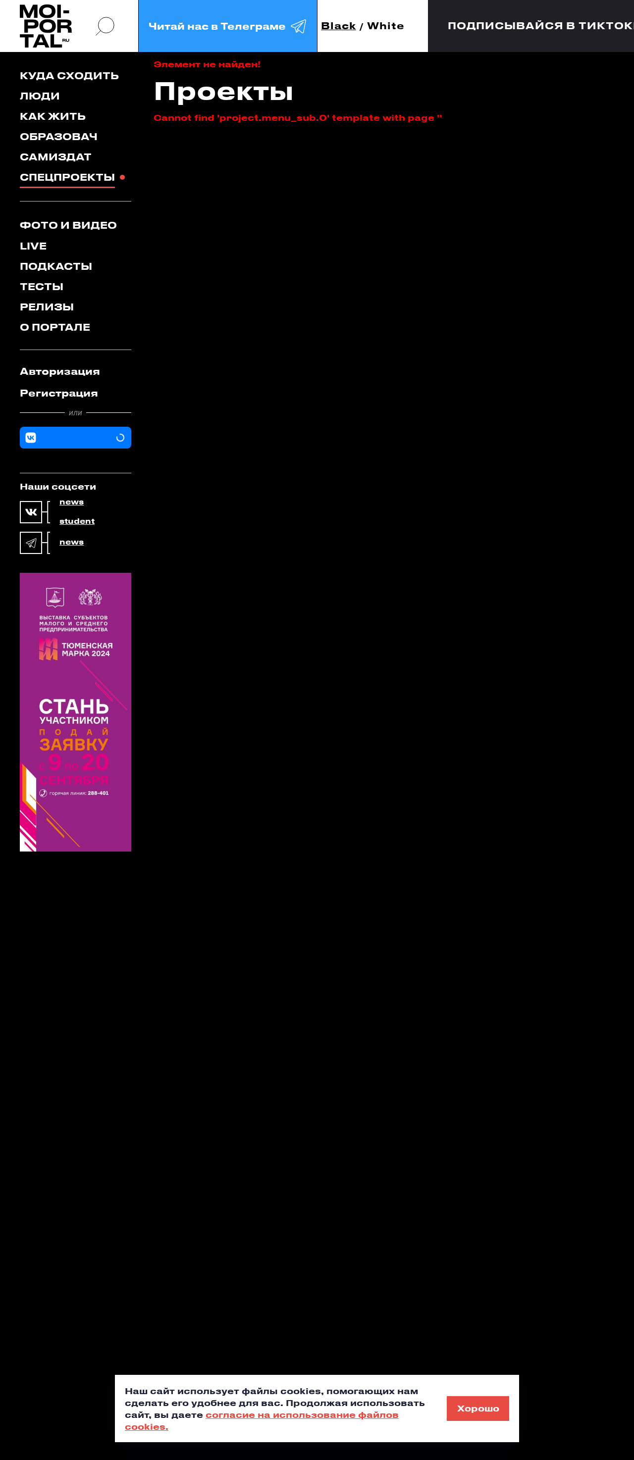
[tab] (75, 371)
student (77, 521)
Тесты (41, 286)
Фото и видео (68, 225)
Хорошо (478, 1408)
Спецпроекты (67, 177)
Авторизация (60, 371)
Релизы (47, 306)
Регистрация (59, 393)
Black (338, 26)
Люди (40, 95)
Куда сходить (69, 75)
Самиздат (56, 156)
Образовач (59, 136)
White (386, 26)
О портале (55, 327)
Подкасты (56, 266)
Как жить (53, 116)
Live (33, 246)
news (71, 502)
